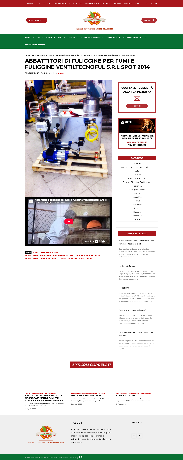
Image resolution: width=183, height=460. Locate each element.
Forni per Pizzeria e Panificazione (40, 393)
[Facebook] (147, 3)
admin (61, 73)
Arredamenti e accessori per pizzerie (49, 55)
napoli (82, 258)
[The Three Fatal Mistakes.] (91, 380)
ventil (90, 258)
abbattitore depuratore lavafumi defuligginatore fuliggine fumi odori (62, 255)
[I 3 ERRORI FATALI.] (137, 380)
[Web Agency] (80, 458)
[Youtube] (155, 3)
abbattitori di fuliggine (64, 258)
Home (27, 55)
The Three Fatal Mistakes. (127, 266)
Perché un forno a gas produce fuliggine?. (132, 310)
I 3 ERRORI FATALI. (124, 288)
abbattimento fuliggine (45, 252)
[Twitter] (151, 3)
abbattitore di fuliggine (37, 258)
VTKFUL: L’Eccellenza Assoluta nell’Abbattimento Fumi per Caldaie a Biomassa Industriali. (44, 398)
